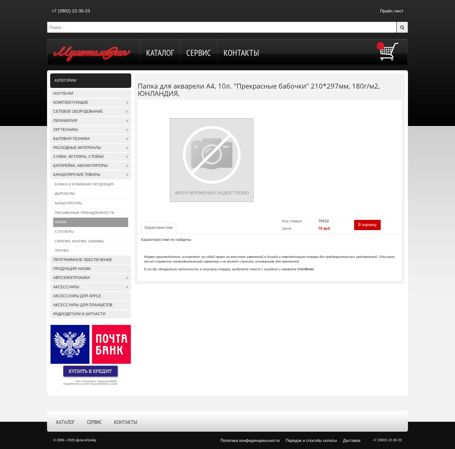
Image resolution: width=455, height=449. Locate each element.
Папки (60, 222)
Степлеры (64, 231)
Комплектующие (70, 102)
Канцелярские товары (76, 174)
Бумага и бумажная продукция (84, 184)
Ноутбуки (63, 93)
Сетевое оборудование (78, 111)
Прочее (62, 250)
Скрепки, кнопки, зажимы (79, 241)
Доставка (351, 440)
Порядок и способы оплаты (311, 440)
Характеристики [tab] (158, 227)
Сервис (198, 52)
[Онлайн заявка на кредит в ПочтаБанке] (90, 355)
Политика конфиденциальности (250, 440)
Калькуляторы (68, 203)
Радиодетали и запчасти (79, 314)
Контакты (241, 52)
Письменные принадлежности (84, 213)
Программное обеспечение (82, 260)
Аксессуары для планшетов (82, 305)
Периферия (65, 121)
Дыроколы (65, 193)
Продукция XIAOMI (71, 269)
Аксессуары (66, 287)
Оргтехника (65, 130)
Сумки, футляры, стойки (78, 157)
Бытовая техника (71, 139)
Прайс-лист (391, 10)
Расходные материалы (77, 148)
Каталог (160, 52)
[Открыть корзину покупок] (389, 51)
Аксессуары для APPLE (77, 296)
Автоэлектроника (71, 278)
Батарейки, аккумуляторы (80, 165)
